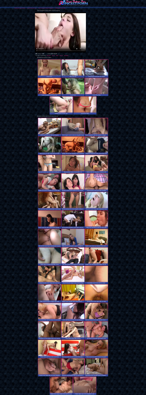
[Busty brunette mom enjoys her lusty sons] (49, 274)
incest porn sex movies (19, 8)
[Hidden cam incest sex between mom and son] (96, 237)
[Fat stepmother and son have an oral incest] (49, 311)
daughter (66, 55)
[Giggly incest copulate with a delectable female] (73, 292)
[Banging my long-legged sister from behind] (49, 329)
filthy (57, 55)
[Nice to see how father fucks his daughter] (96, 348)
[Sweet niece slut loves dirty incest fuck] (49, 348)
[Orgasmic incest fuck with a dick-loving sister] (96, 145)
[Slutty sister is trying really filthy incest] (49, 255)
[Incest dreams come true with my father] (96, 182)
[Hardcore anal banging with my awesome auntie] (73, 366)
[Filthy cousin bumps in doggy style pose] (49, 292)
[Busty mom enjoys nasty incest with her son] (61, 385)
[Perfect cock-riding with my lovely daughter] (49, 366)
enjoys (61, 55)
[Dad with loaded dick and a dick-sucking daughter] (49, 163)
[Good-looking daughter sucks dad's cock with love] (73, 218)
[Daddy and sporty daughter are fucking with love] (49, 182)
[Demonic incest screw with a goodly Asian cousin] (96, 311)
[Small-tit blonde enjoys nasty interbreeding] (73, 274)
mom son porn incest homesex (45, 8)
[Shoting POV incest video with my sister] (96, 292)
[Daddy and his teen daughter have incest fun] (73, 145)
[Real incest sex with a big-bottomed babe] (49, 145)
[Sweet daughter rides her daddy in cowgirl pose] (96, 126)
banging (49, 55)
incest (53, 55)
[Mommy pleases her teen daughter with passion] (73, 200)
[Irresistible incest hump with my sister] (96, 274)
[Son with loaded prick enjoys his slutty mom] (73, 255)
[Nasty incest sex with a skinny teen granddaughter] (49, 218)
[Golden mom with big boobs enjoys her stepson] (96, 255)
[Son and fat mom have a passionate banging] (49, 237)
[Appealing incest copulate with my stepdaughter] (96, 366)
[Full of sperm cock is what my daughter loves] (73, 126)
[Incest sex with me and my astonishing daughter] (73, 348)
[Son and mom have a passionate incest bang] (49, 200)
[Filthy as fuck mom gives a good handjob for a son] (73, 237)
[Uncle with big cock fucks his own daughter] (73, 311)
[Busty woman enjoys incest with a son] (73, 163)
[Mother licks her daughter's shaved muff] (96, 163)
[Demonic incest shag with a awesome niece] (96, 200)
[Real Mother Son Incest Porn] (73, 2)
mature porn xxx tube (60, 8)
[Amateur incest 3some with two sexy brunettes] (73, 182)
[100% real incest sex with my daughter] (49, 126)
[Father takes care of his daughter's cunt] (84, 385)
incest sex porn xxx (31, 8)
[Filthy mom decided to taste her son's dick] (96, 218)
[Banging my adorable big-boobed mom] (96, 329)
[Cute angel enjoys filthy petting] (73, 329)
